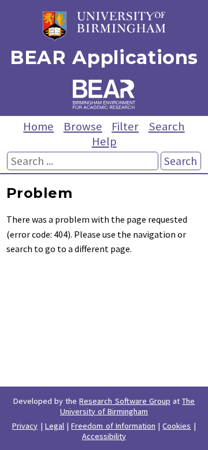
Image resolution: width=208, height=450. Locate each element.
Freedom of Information (113, 426)
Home (38, 126)
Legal (54, 426)
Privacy (25, 426)
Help (104, 141)
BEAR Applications (104, 57)
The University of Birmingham (127, 406)
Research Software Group (124, 401)
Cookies (176, 426)
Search (166, 126)
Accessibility (104, 436)
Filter (125, 126)
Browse (83, 126)
